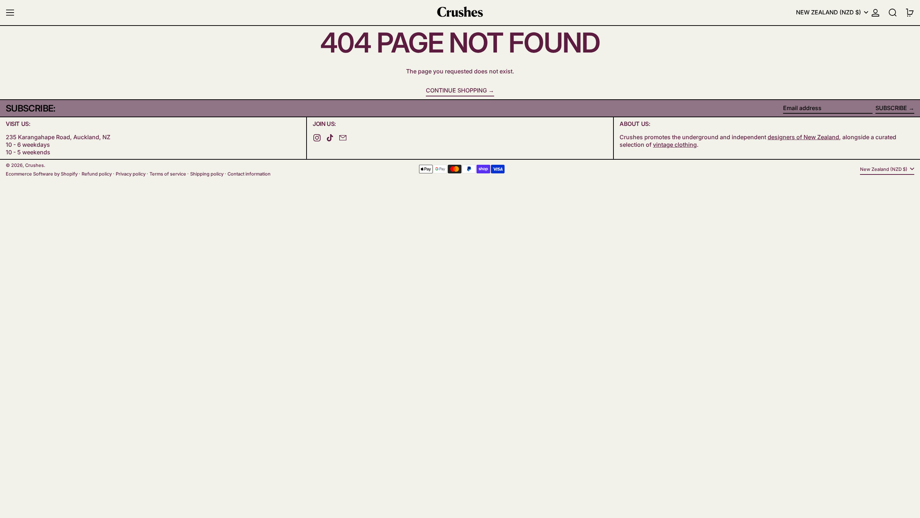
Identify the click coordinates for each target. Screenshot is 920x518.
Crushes (34, 165)
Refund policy (97, 174)
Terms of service (168, 174)
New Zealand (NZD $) (829, 12)
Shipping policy (207, 174)
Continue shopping (456, 90)
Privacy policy (131, 174)
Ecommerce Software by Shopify (42, 174)
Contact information (249, 174)
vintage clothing (675, 144)
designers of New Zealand (803, 137)
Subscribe (891, 108)
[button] (892, 12)
